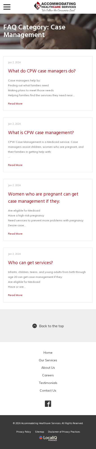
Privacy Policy (23, 432)
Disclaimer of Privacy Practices (64, 432)
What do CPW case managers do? (42, 71)
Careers (48, 375)
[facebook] (48, 403)
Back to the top (51, 326)
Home (48, 353)
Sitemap (39, 432)
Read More (15, 103)
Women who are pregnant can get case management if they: (43, 198)
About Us (48, 368)
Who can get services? (30, 263)
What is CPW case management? (41, 133)
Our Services (48, 360)
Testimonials (48, 383)
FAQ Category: (34, 31)
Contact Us (48, 390)
